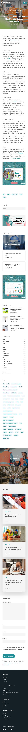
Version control (7, 373)
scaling (5, 432)
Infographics (6, 353)
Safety (4, 371)
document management (14, 395)
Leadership (14, 194)
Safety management (8, 429)
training (16, 435)
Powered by (8, 726)
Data (4, 395)
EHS (4, 343)
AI (3, 383)
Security (11, 432)
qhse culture (16, 408)
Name (4, 624)
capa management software (10, 389)
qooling (5, 417)
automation (14, 386)
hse (4, 194)
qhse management (7, 411)
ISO (22, 402)
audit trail (5, 386)
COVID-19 (13, 392)
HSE (14, 10)
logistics (18, 405)
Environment (6, 399)
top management (7, 435)
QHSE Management (8, 363)
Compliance (6, 392)
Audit (4, 339)
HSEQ (8, 194)
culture (20, 392)
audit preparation (16, 383)
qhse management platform (10, 414)
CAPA (20, 386)
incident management (8, 402)
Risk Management (7, 369)
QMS (4, 365)
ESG (4, 347)
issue (4, 405)
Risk (21, 423)
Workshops (6, 438)
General (9, 10)
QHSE (19, 10)
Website (5, 638)
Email (4, 631)
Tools (22, 432)
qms (20, 414)
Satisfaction (18, 429)
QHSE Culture (14, 12)
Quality (5, 367)
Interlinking (6, 355)
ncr (4, 408)
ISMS (17, 402)
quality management (8, 420)
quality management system (10, 423)
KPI (3, 357)
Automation (6, 341)
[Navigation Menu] (25, 3)
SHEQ (4, 197)
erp (3, 345)
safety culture (12, 426)
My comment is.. (7, 602)
